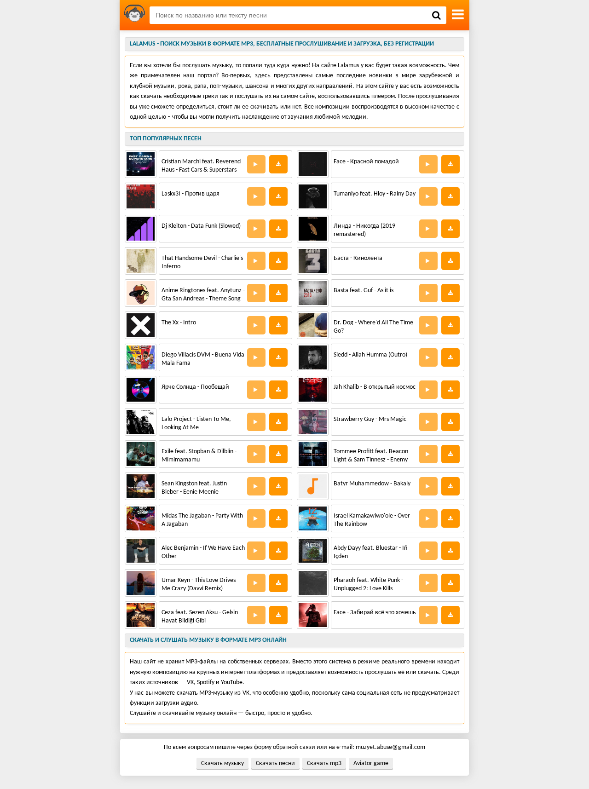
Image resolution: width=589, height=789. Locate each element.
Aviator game (370, 763)
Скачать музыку (222, 763)
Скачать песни (275, 763)
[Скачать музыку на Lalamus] (134, 15)
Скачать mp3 (324, 763)
